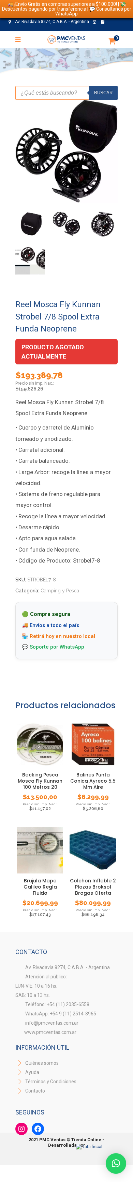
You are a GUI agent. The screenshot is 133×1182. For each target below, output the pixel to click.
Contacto (35, 1091)
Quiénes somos (41, 1063)
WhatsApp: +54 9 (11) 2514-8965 (60, 1013)
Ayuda (31, 1072)
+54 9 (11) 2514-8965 (70, 34)
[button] (116, 1163)
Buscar (103, 92)
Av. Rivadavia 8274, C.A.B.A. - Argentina (51, 21)
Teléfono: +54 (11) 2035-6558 (57, 1004)
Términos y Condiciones (50, 1081)
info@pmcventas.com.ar (51, 1023)
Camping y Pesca (60, 590)
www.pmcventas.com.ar (50, 1032)
